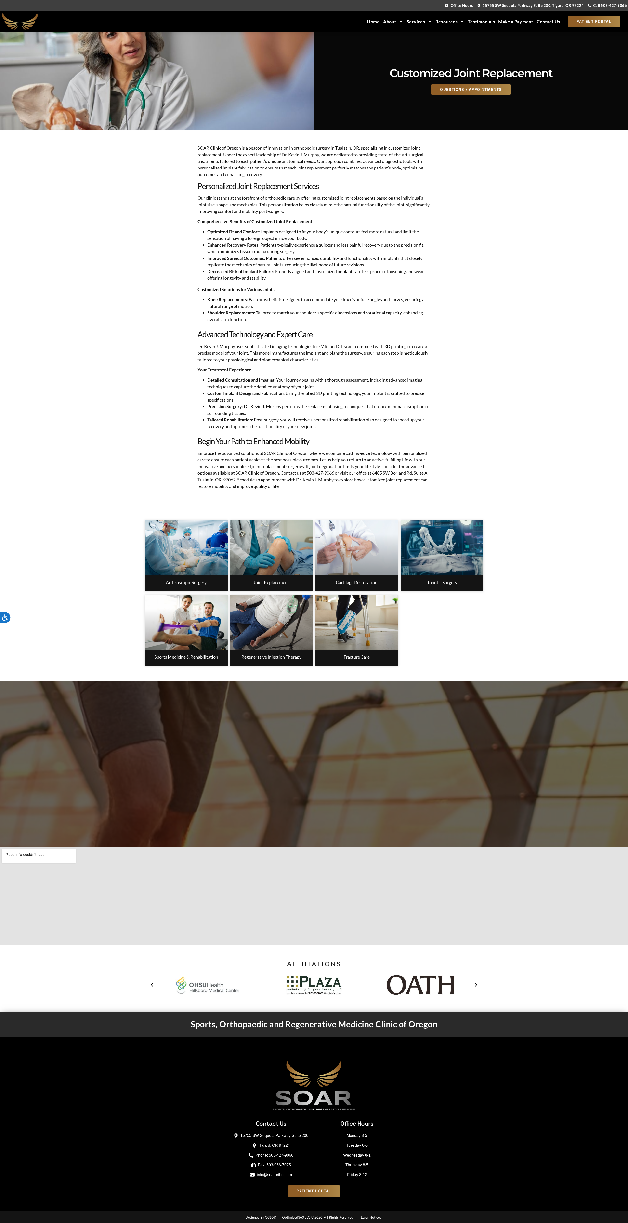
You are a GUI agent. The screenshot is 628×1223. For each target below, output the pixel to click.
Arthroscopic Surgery (186, 582)
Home (373, 21)
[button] (152, 984)
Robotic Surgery (441, 582)
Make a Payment (515, 21)
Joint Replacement (271, 582)
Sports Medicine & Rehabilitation (186, 657)
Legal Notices (371, 1217)
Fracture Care (357, 657)
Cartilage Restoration (356, 582)
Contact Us (548, 21)
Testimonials (481, 21)
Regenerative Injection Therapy (271, 657)
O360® (270, 1217)
